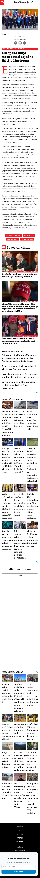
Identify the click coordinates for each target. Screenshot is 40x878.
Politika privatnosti (20, 850)
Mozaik (20, 834)
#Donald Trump (12, 239)
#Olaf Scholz (28, 235)
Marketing (20, 847)
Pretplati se (18, 872)
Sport (20, 830)
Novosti (20, 827)
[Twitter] (15, 43)
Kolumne (20, 842)
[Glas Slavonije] (2, 4)
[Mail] (20, 43)
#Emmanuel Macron (13, 235)
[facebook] (24, 43)
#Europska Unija (27, 239)
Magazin (20, 838)
